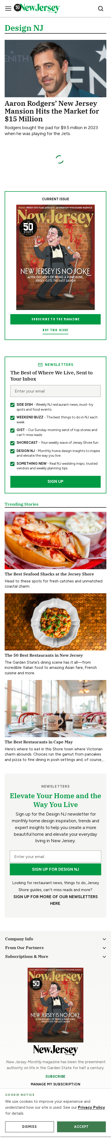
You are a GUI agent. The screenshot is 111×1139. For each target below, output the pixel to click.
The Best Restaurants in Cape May (39, 741)
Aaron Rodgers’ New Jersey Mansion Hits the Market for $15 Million (52, 111)
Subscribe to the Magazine (55, 319)
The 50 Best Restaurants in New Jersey (44, 655)
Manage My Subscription (56, 1084)
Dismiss (29, 1127)
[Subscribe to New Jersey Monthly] (55, 1005)
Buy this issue (55, 330)
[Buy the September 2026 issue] (55, 257)
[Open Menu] (8, 8)
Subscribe (55, 1076)
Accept (81, 1127)
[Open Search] (101, 8)
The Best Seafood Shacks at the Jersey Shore (49, 573)
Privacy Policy (91, 1107)
